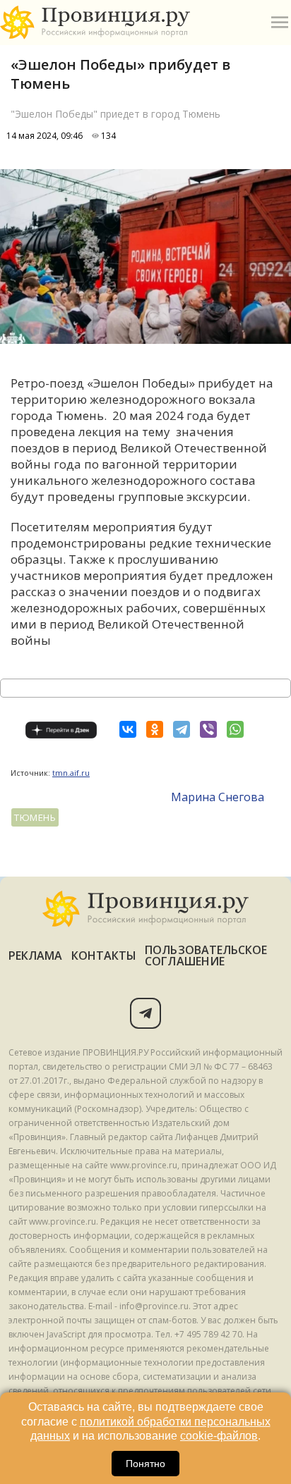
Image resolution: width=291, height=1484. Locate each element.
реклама (35, 955)
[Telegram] (181, 729)
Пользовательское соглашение (206, 955)
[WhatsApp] (235, 729)
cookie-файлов (219, 1436)
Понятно (145, 1463)
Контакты (104, 955)
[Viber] (208, 729)
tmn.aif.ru (71, 772)
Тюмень (35, 817)
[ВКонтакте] (127, 729)
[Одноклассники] (154, 729)
